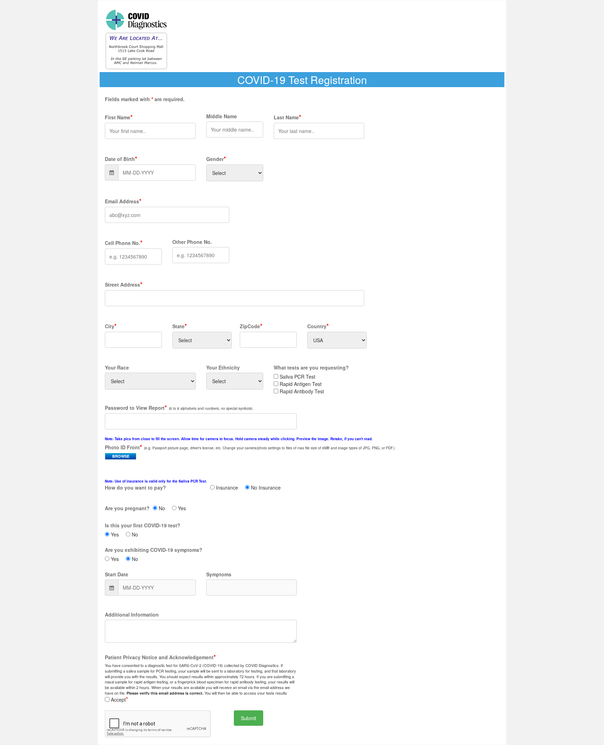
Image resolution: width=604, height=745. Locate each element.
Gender (215, 158)
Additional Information (132, 614)
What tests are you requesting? (311, 367)
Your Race (117, 367)
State (178, 326)
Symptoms (218, 574)
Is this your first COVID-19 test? (142, 525)
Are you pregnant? (127, 508)
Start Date (116, 574)
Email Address (122, 201)
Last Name (286, 117)
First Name (117, 117)
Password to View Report (135, 407)
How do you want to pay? (156, 485)
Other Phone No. (192, 241)
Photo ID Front (122, 447)
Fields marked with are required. (145, 99)
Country (316, 326)
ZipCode (250, 326)
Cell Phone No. (122, 242)
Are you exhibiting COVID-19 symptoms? (153, 549)
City (109, 326)
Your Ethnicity (223, 367)
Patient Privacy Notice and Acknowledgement (159, 657)
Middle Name (221, 116)
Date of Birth (120, 158)
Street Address (122, 284)
